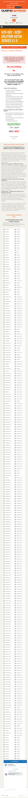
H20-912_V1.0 (8, 545)
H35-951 (7, 271)
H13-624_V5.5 (19, 635)
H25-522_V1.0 (8, 563)
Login (8, 22)
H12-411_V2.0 (19, 721)
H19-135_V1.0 (19, 480)
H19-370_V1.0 (19, 315)
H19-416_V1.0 (8, 415)
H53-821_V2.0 (19, 287)
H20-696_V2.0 (8, 528)
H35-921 (7, 250)
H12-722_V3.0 (8, 705)
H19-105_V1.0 (8, 610)
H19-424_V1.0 (19, 675)
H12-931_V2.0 (19, 380)
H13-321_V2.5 (19, 617)
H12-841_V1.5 (8, 668)
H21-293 (7, 276)
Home (3, 47)
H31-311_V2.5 (8, 702)
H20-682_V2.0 (19, 385)
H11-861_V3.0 (19, 392)
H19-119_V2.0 (8, 405)
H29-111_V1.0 (8, 575)
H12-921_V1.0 (19, 691)
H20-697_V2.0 (19, 528)
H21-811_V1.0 (8, 658)
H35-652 (7, 392)
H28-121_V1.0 (19, 626)
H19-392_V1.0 (8, 494)
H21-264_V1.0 (8, 456)
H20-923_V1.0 (8, 549)
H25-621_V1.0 (8, 568)
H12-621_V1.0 (19, 621)
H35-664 (18, 401)
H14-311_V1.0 (19, 343)
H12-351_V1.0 (8, 714)
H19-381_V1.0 (19, 693)
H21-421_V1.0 (19, 649)
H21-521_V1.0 (19, 651)
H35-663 (7, 340)
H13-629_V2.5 (8, 719)
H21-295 (18, 259)
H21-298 (18, 264)
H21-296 (7, 264)
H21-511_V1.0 (8, 651)
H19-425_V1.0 (19, 422)
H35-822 (18, 331)
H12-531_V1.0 (8, 361)
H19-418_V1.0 (8, 417)
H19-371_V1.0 (8, 712)
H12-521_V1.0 (8, 716)
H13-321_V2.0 (19, 299)
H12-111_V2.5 (19, 716)
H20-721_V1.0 (19, 535)
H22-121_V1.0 (8, 466)
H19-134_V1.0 (8, 480)
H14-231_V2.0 (19, 600)
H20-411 (7, 285)
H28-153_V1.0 (8, 665)
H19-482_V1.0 (19, 501)
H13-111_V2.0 (8, 394)
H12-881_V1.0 (8, 289)
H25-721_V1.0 (19, 570)
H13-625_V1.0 (19, 596)
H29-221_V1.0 (19, 575)
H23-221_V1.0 (19, 663)
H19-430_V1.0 (19, 498)
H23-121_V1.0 (19, 468)
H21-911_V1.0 (8, 661)
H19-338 (7, 709)
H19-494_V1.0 (8, 514)
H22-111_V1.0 (19, 463)
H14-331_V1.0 (8, 637)
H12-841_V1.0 (19, 322)
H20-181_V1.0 (8, 517)
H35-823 (18, 354)
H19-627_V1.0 (19, 445)
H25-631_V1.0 (19, 568)
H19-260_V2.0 (8, 489)
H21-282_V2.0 (19, 456)
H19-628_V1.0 (8, 447)
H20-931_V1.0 (19, 549)
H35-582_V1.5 (19, 357)
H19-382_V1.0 (19, 320)
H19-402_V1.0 (8, 410)
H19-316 (7, 735)
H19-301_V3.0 (19, 686)
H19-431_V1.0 (8, 426)
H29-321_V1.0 (8, 577)
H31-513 (18, 255)
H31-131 (7, 371)
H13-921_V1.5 (8, 301)
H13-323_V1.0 (19, 633)
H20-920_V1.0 (8, 547)
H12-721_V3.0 (19, 338)
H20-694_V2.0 (8, 526)
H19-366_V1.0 (19, 310)
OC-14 (18, 252)
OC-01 (18, 245)
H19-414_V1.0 (19, 412)
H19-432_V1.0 (19, 637)
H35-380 (18, 236)
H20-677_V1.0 (8, 519)
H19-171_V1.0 (8, 487)
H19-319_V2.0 (8, 408)
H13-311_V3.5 (19, 630)
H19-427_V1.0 (8, 424)
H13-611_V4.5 (8, 728)
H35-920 (7, 756)
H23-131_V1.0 (8, 470)
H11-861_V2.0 (8, 700)
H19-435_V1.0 (8, 677)
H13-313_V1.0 (8, 633)
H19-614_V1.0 (19, 433)
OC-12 (6, 252)
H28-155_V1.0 (19, 665)
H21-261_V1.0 (19, 454)
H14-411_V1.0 (8, 605)
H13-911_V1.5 (8, 282)
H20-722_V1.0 (8, 538)
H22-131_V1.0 (19, 466)
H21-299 (7, 262)
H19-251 (7, 229)
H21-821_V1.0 (19, 658)
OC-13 (6, 737)
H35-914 (7, 243)
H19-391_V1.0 (19, 491)
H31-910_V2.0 (8, 389)
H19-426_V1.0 (8, 624)
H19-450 (18, 229)
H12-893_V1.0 (19, 668)
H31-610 (18, 350)
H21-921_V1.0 (19, 661)
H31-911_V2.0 (19, 389)
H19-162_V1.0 (19, 484)
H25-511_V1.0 (8, 561)
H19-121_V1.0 (19, 612)
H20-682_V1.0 (19, 375)
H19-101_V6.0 (8, 621)
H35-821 (7, 331)
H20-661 (7, 744)
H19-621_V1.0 (8, 440)
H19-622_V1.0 (19, 440)
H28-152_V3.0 (19, 387)
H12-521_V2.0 (8, 380)
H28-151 (7, 280)
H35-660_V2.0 (19, 714)
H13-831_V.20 (8, 475)
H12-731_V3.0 (19, 396)
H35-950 (18, 269)
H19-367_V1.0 (8, 313)
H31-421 (7, 751)
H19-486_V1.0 (8, 505)
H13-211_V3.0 (8, 630)
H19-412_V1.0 (19, 477)
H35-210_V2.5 (19, 719)
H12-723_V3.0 (19, 705)
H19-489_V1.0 (19, 508)
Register (13, 22)
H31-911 (7, 292)
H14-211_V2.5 (8, 600)
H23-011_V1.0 (8, 559)
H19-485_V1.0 (19, 579)
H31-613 (18, 473)
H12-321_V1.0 (19, 336)
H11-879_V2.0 (19, 371)
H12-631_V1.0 (19, 628)
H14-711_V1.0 (19, 605)
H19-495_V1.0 (8, 579)
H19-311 (18, 756)
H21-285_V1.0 (19, 459)
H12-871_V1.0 (19, 301)
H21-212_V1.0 (19, 644)
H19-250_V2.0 (19, 364)
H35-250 (7, 236)
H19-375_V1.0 (19, 317)
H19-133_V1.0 (8, 617)
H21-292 (18, 273)
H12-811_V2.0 (19, 586)
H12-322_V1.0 (8, 338)
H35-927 (18, 294)
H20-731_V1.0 (8, 540)
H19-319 (18, 329)
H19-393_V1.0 (19, 494)
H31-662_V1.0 (19, 582)
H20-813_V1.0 (8, 542)
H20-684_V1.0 (8, 521)
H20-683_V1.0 (8, 322)
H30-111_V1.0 (19, 577)
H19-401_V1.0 (19, 408)
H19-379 (18, 282)
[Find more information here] (15, 778)
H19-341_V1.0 (19, 672)
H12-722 (7, 749)
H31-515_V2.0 (8, 350)
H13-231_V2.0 (19, 591)
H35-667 (7, 403)
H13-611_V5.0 (8, 684)
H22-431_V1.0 (19, 554)
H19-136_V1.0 (8, 482)
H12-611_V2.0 (8, 586)
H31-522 (7, 753)
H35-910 (18, 238)
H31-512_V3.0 (8, 473)
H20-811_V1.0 (19, 540)
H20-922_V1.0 (19, 547)
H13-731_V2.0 (8, 269)
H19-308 (18, 758)
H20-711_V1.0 (8, 533)
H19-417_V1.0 (19, 415)
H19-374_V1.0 (8, 317)
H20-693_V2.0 (19, 524)
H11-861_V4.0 (8, 619)
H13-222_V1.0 (8, 591)
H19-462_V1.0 (8, 431)
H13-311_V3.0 (19, 733)
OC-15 (18, 271)
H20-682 (7, 303)
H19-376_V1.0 (8, 320)
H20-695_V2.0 (19, 526)
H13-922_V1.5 (19, 728)
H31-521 (18, 234)
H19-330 (18, 707)
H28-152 (18, 285)
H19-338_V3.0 (19, 382)
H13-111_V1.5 (19, 280)
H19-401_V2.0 (8, 496)
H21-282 (18, 359)
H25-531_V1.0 (19, 563)
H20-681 (18, 231)
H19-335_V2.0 (8, 375)
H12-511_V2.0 (19, 378)
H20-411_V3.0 (8, 385)
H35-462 (7, 266)
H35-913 (18, 241)
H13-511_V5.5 (8, 670)
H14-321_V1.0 (19, 603)
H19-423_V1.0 (8, 422)
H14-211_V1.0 (8, 334)
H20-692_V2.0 (8, 524)
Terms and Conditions (14, 136)
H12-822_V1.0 (8, 589)
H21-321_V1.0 (19, 647)
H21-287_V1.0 (8, 461)
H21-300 (18, 347)
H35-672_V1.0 (8, 584)
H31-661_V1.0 (8, 582)
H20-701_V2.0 (8, 452)
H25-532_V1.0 (8, 566)
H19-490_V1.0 (8, 510)
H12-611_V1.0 (19, 352)
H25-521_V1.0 (19, 561)
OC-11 (18, 250)
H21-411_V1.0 (8, 649)
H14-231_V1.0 (8, 693)
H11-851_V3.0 (19, 712)
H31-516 (7, 308)
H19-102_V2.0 (19, 403)
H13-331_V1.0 (8, 345)
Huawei (7, 47)
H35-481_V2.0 (8, 698)
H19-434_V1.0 (19, 426)
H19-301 (18, 753)
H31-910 (18, 289)
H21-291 (18, 262)
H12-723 (18, 749)
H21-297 (18, 276)
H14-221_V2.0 (8, 401)
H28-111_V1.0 (8, 626)
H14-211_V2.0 (19, 398)
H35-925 (18, 292)
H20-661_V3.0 (19, 450)
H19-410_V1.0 (19, 410)
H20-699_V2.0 (19, 531)
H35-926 (7, 294)
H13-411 (18, 740)
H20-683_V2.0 (8, 387)
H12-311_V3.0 (8, 695)
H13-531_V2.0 (19, 709)
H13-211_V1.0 (19, 340)
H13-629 (7, 740)
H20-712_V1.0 (19, 533)
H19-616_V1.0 (19, 436)
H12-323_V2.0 (8, 378)
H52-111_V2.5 (19, 303)
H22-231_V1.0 (19, 552)
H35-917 (7, 255)
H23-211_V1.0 (8, 663)
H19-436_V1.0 (8, 429)
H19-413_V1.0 (8, 675)
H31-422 (18, 266)
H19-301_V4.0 (19, 619)
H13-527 (18, 737)
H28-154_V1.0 (8, 359)
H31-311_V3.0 (8, 607)
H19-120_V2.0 (8, 612)
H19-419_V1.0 (19, 417)
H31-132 (18, 470)
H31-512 (7, 234)
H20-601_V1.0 (8, 450)
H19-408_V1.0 (8, 498)
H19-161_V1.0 (8, 484)
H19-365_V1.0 (8, 310)
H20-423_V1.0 (19, 642)
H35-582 (18, 726)
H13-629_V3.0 (8, 396)
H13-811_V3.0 (19, 700)
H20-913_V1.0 (19, 545)
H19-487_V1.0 (19, 505)
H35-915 (18, 243)
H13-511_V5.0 (8, 373)
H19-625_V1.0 (8, 445)
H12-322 (18, 751)
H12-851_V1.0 (8, 324)
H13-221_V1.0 (8, 343)
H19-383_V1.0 (8, 368)
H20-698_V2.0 (8, 531)
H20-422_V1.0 (8, 642)
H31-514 (7, 287)
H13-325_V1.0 (19, 593)
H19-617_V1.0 (8, 438)
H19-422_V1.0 (19, 419)
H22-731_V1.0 (19, 556)
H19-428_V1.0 (19, 424)
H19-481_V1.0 (8, 501)
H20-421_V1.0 (19, 640)
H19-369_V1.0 (8, 315)
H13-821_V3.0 (19, 373)
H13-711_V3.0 (19, 730)
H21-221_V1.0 (8, 454)
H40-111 (18, 475)
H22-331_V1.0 (8, 554)
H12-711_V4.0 (8, 691)
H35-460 (7, 747)
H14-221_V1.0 (19, 334)
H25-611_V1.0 (19, 566)
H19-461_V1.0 (19, 429)
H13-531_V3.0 (19, 682)
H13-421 (7, 742)
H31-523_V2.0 (8, 357)
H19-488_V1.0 (8, 508)
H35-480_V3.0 (19, 702)
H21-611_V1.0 (8, 654)
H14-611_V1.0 (8, 347)
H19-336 (7, 336)
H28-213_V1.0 (8, 572)
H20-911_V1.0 (19, 542)
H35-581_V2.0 (8, 352)
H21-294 (7, 259)
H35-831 (7, 364)
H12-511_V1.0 (8, 306)
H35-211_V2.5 (8, 721)
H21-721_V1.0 (19, 656)
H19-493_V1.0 (19, 512)
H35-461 (7, 257)
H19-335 (7, 366)
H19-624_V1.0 (19, 443)
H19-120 (18, 248)
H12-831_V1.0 (8, 726)
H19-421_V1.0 (8, 419)
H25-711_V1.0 (8, 570)
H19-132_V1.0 (19, 614)
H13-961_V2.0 (19, 598)
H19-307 (7, 758)
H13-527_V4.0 (19, 345)
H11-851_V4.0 (8, 628)
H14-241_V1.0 (19, 361)
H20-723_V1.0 (19, 538)
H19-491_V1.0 (19, 510)
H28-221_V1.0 (19, 572)
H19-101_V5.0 (8, 686)
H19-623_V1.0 (8, 443)
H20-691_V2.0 (19, 521)
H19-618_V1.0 (19, 438)
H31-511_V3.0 (8, 688)
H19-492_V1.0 (8, 512)
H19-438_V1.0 (8, 640)
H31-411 (18, 747)
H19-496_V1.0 (19, 514)
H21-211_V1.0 (19, 452)
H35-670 (18, 278)
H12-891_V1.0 (19, 695)
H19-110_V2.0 (8, 679)
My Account (20, 22)
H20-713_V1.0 (8, 535)
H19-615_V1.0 (8, 436)
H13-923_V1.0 (8, 598)
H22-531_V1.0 (8, 556)
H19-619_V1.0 (19, 677)
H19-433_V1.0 (19, 624)
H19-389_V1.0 (8, 491)
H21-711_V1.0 (8, 656)
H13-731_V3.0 (8, 398)
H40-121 (7, 477)
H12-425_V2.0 (8, 723)
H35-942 (7, 248)
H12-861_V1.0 (19, 324)
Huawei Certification (14, 47)
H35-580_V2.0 (19, 698)
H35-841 (7, 245)
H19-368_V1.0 (19, 313)
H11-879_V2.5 (19, 584)
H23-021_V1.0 (19, 559)
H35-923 (18, 257)
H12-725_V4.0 (8, 682)
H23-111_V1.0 (8, 468)
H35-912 (7, 241)
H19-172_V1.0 (19, 487)
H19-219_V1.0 (19, 405)
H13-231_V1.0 (19, 327)
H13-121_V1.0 (19, 306)
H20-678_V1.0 (19, 519)
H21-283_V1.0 (8, 459)
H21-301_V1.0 (19, 461)
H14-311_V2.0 (8, 603)
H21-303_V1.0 (8, 463)
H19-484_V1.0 (19, 503)
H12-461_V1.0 (19, 296)
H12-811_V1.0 (8, 733)
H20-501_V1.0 (19, 447)
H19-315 (18, 744)
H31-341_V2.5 (8, 707)
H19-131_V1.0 (8, 614)
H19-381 (7, 730)
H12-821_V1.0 (19, 723)
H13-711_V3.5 (19, 684)
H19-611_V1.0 (19, 431)
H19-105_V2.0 (19, 610)
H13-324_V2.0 (8, 593)
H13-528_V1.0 (8, 596)
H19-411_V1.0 (8, 412)
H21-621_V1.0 (19, 654)
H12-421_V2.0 (8, 296)
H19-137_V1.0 (19, 482)
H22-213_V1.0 (8, 552)
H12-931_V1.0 (8, 327)
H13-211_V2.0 (19, 394)
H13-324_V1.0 (19, 308)
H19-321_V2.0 (19, 489)
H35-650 (7, 278)
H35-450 (7, 238)
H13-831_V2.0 (8, 354)
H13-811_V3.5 (19, 670)
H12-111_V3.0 (19, 679)
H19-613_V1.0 (8, 433)
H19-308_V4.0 (8, 672)
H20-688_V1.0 (8, 644)
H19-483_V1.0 (8, 503)
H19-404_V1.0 (19, 496)
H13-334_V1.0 (8, 635)
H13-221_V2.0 (19, 589)
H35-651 (7, 299)
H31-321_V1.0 (19, 607)
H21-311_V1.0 (8, 647)
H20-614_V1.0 (19, 517)
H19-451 (7, 231)
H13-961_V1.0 (8, 382)
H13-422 (18, 742)
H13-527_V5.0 (19, 688)
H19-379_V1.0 (19, 366)
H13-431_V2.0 (8, 329)
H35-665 (18, 368)
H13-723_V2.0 (19, 735)
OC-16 (6, 273)
